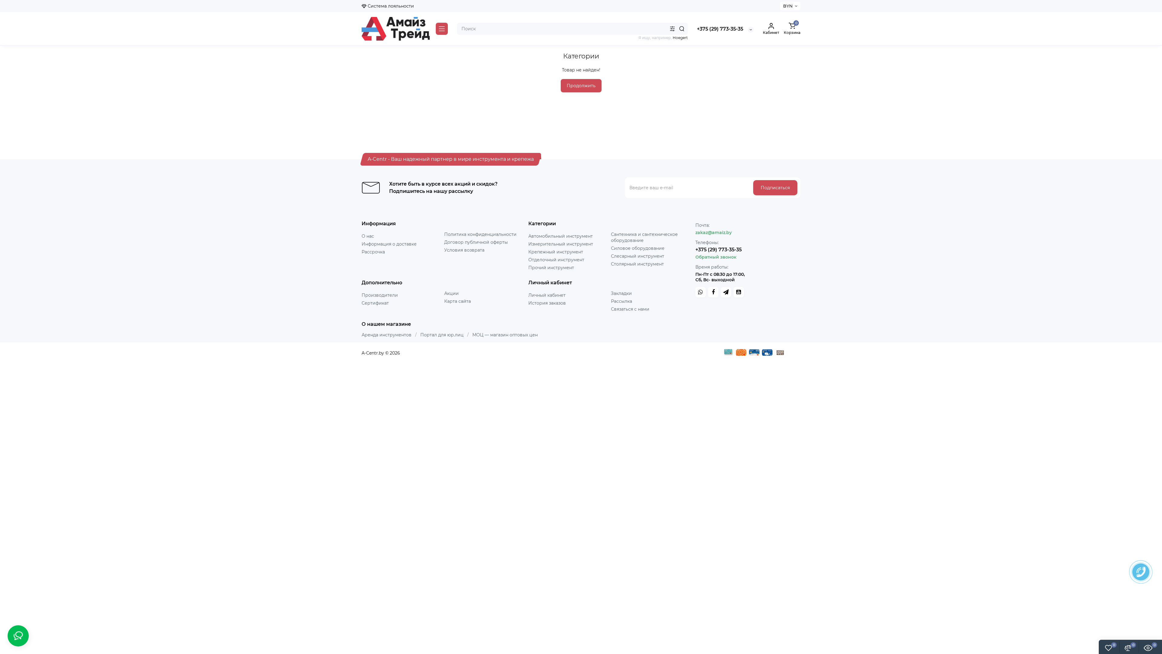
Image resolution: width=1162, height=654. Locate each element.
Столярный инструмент (637, 264)
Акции (451, 293)
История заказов (547, 303)
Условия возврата (464, 250)
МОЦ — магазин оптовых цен (505, 335)
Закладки (621, 293)
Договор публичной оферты (476, 242)
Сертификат (375, 303)
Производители (380, 295)
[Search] (682, 29)
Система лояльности (390, 6)
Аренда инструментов (387, 335)
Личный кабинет (547, 295)
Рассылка (621, 301)
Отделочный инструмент (556, 260)
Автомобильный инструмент (560, 236)
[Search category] (672, 29)
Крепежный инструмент (555, 252)
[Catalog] (442, 29)
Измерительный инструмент (560, 244)
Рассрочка (373, 252)
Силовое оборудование (638, 248)
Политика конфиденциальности (480, 234)
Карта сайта (457, 301)
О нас (368, 236)
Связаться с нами (630, 309)
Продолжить (581, 85)
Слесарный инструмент (637, 256)
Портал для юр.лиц (442, 335)
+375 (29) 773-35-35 (720, 29)
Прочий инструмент (551, 267)
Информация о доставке (389, 244)
